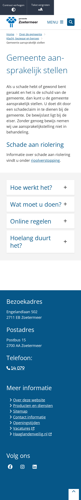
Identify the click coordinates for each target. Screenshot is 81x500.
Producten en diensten (33, 405)
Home (10, 34)
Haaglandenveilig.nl (30, 433)
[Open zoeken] (71, 22)
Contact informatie (29, 417)
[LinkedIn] (34, 467)
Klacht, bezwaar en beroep (22, 38)
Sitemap (20, 411)
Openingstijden (26, 422)
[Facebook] (10, 467)
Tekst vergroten (40, 5)
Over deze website (29, 399)
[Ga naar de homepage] (24, 22)
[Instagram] (22, 467)
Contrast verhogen (13, 5)
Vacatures (21, 428)
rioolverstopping (45, 160)
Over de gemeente (30, 34)
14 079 (18, 368)
